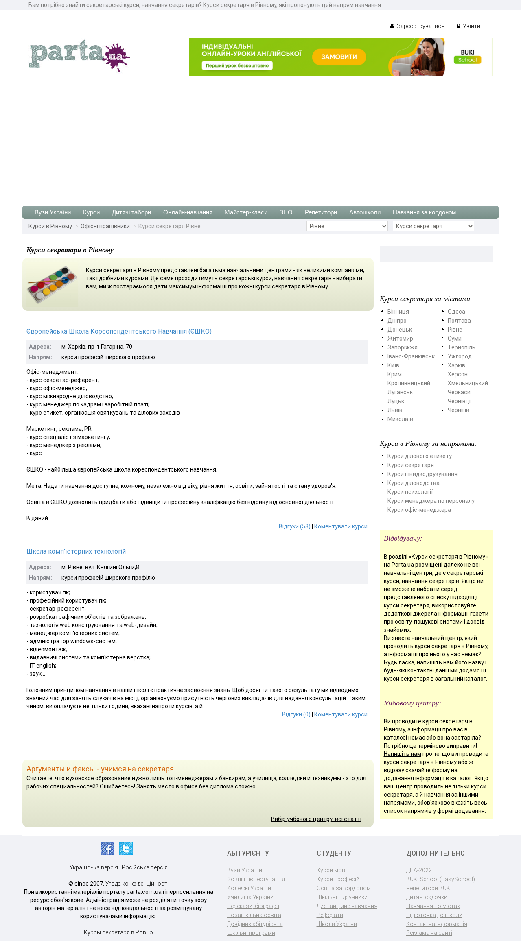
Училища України (250, 897)
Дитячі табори (131, 212)
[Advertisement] (260, 137)
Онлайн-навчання (187, 212)
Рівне (455, 329)
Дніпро (397, 320)
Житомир (400, 338)
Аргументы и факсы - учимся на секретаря (100, 768)
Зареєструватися (420, 26)
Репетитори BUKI (428, 888)
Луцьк (395, 401)
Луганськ (400, 392)
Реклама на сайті (429, 933)
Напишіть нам (402, 754)
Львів (395, 410)
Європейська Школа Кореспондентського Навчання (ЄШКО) (119, 331)
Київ (393, 365)
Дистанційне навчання (347, 906)
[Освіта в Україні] (79, 55)
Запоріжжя (402, 347)
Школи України (337, 924)
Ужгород (460, 356)
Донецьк (399, 329)
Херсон (458, 374)
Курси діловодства (413, 483)
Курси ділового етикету (419, 456)
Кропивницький (408, 383)
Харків (456, 365)
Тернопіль (461, 347)
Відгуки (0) (296, 714)
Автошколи (365, 212)
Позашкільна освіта (254, 915)
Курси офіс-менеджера (419, 510)
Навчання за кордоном (424, 212)
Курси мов (331, 870)
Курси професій (338, 879)
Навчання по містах (433, 906)
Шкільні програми (251, 933)
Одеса (456, 311)
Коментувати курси (341, 526)
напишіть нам (435, 662)
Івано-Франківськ (411, 356)
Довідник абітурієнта (255, 924)
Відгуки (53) (295, 526)
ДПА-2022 (419, 870)
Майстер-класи (246, 212)
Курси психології (410, 492)
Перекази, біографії (253, 906)
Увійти (471, 26)
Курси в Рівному (50, 226)
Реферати (330, 915)
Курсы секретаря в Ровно (118, 932)
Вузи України (53, 212)
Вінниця (398, 311)
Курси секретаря (410, 465)
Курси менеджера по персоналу (431, 501)
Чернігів (458, 410)
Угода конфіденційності (137, 883)
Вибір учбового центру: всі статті (316, 819)
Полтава (459, 320)
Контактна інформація (436, 924)
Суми (455, 338)
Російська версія (145, 867)
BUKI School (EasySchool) (440, 879)
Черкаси (459, 392)
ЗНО (286, 212)
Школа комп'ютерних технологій (76, 551)
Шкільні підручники (342, 897)
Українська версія (94, 867)
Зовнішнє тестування (256, 879)
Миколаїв (400, 419)
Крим (394, 374)
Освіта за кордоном (344, 888)
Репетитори (321, 212)
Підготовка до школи (434, 915)
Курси (91, 212)
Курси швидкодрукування (422, 474)
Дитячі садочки (426, 897)
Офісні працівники (105, 226)
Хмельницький (468, 383)
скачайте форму (427, 770)
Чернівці (459, 401)
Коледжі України (249, 888)
